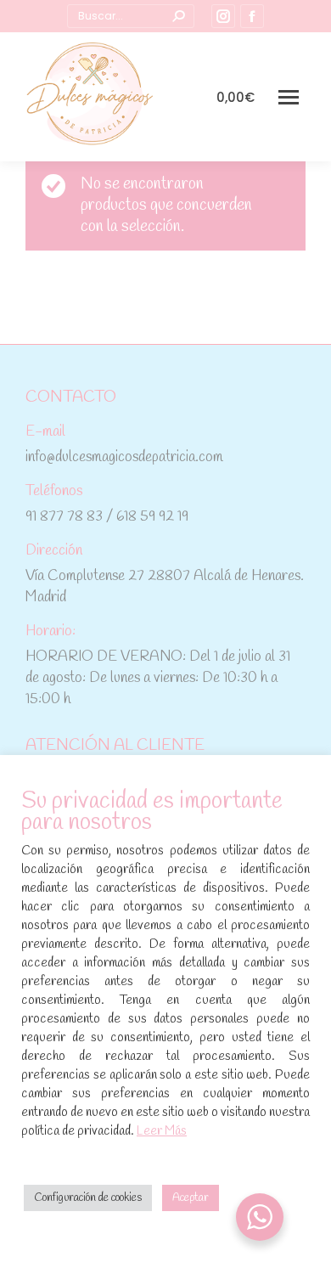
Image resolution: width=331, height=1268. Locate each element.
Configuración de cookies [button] (88, 1198)
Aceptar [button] (190, 1198)
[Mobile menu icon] (289, 97)
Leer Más (162, 1131)
